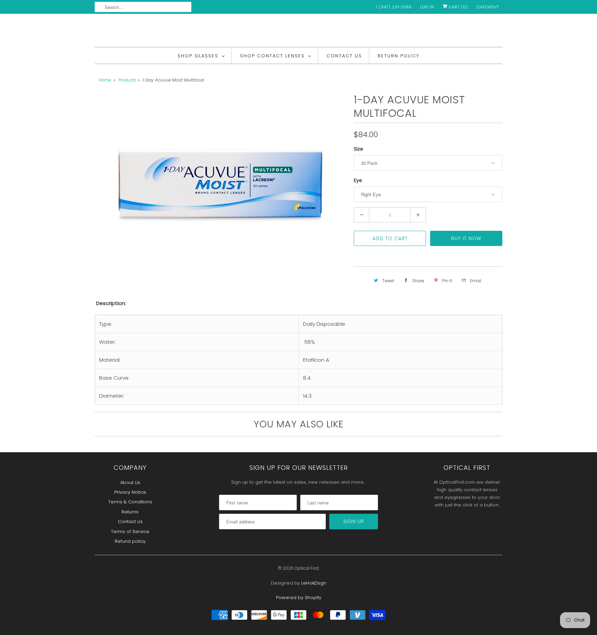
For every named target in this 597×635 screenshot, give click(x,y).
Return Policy (398, 56)
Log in (427, 7)
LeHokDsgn (313, 583)
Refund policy (130, 541)
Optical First (307, 568)
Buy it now (466, 238)
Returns (130, 512)
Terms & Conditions (130, 502)
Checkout (487, 7)
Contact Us (344, 56)
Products (127, 80)
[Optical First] (298, 32)
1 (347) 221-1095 (394, 7)
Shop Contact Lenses (272, 56)
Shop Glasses (198, 56)
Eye (358, 180)
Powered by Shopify (298, 597)
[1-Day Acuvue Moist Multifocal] (220, 180)
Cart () (457, 7)
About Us (130, 482)
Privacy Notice (130, 492)
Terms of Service (130, 531)
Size (358, 148)
